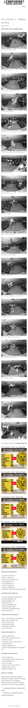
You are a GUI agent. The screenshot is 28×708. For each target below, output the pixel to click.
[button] (17, 6)
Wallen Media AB (22, 443)
